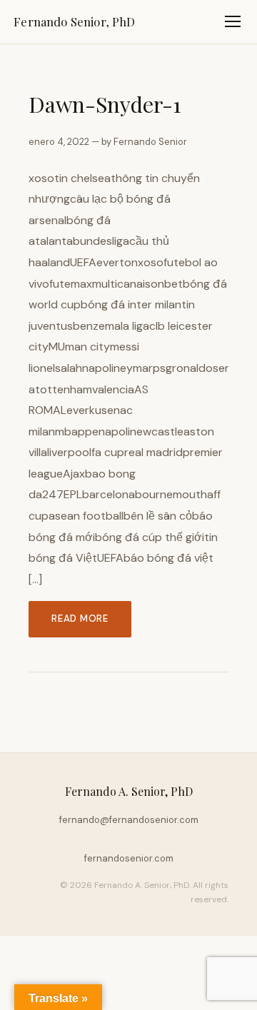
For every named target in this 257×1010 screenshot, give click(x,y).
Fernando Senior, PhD (74, 21)
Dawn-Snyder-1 (105, 103)
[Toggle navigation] (232, 21)
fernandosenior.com (128, 858)
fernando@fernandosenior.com (128, 820)
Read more (80, 618)
